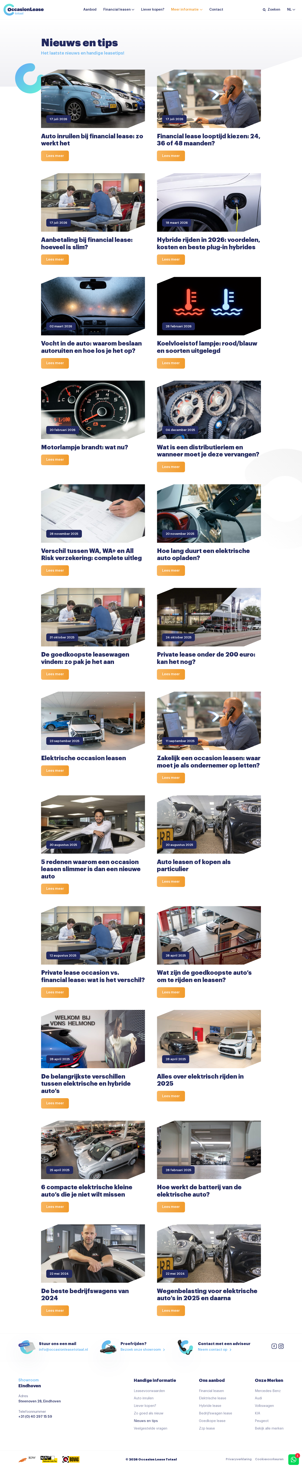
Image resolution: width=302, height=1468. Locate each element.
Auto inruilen (144, 1398)
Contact (216, 9)
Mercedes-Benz (268, 1391)
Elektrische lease (212, 1398)
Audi (258, 1398)
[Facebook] (274, 1347)
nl (289, 9)
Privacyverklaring (239, 1459)
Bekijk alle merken (269, 1428)
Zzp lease (207, 1428)
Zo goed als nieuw (149, 1413)
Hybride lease (210, 1406)
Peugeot (262, 1421)
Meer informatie (185, 9)
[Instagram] (281, 1347)
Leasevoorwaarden (149, 1391)
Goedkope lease (212, 1421)
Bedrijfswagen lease (215, 1413)
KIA (257, 1413)
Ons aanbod (212, 1380)
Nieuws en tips (146, 1421)
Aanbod (89, 9)
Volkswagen (264, 1406)
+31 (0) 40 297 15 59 (35, 1416)
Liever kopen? (152, 9)
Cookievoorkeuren (269, 1459)
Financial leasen (117, 9)
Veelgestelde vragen (150, 1428)
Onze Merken (269, 1380)
